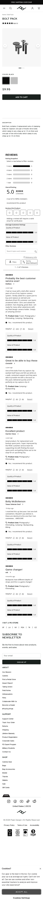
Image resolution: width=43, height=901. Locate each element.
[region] (21, 883)
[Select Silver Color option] (14, 80)
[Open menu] (4, 8)
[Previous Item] (5, 46)
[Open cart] (39, 8)
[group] (21, 80)
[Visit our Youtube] (21, 801)
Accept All (22, 892)
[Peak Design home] (21, 8)
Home (4, 15)
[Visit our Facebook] (15, 801)
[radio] (6, 80)
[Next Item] (38, 46)
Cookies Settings (21, 898)
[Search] (10, 8)
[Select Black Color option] (6, 80)
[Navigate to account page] (32, 8)
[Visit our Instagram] (9, 801)
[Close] (40, 868)
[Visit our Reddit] (34, 801)
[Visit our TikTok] (28, 801)
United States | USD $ (21, 806)
